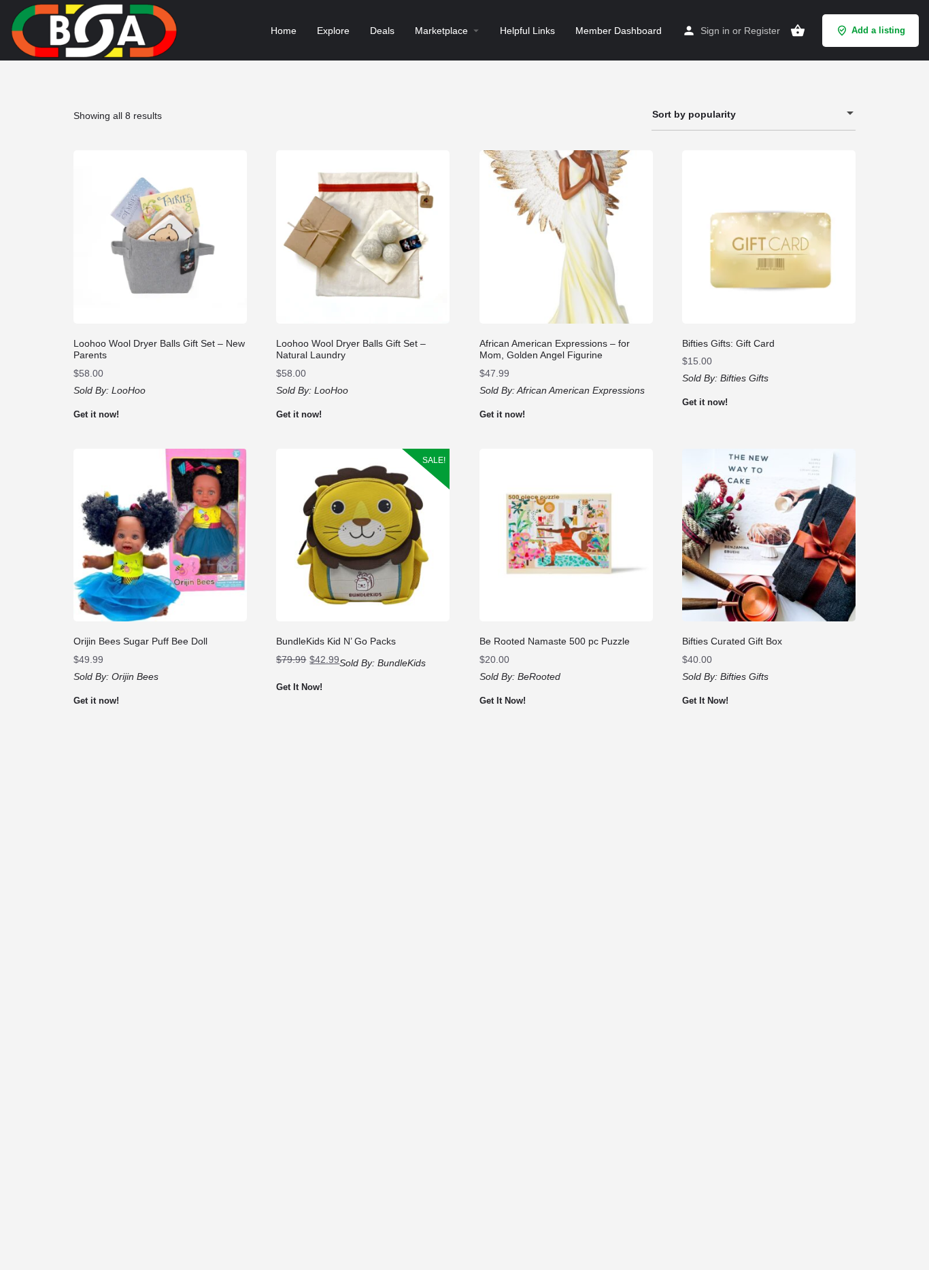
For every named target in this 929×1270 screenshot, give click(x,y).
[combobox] (754, 114)
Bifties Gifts (744, 378)
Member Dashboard (618, 30)
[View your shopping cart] (797, 30)
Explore (333, 30)
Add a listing (878, 30)
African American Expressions (581, 390)
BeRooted (539, 676)
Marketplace (441, 30)
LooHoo (129, 390)
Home (284, 30)
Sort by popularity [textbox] (694, 114)
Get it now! (96, 414)
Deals (382, 30)
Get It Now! (299, 687)
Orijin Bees (135, 676)
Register (762, 30)
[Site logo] (96, 29)
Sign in (715, 30)
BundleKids (401, 662)
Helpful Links (527, 30)
